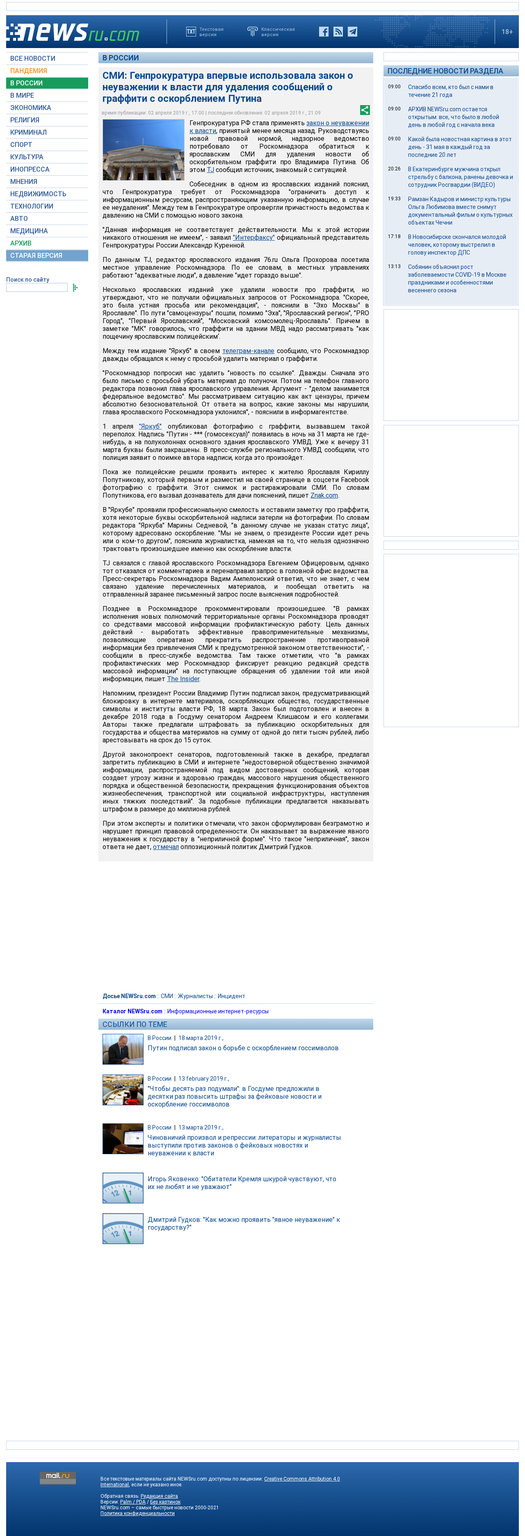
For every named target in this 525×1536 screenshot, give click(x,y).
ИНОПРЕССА (30, 169)
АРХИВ (21, 243)
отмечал (166, 847)
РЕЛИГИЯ (24, 120)
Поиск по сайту (27, 279)
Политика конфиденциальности (137, 1513)
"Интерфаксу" (254, 237)
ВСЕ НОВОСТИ (32, 58)
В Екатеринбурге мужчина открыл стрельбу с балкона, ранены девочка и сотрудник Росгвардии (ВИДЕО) (460, 177)
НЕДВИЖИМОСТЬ (38, 194)
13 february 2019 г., (203, 1078)
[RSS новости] (338, 32)
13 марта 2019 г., (201, 1127)
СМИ (167, 996)
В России (121, 57)
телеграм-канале (248, 351)
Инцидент (231, 996)
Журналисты (195, 996)
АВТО (19, 219)
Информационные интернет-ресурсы (218, 1011)
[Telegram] (352, 32)
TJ (210, 170)
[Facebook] (324, 32)
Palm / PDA (133, 1502)
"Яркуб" (150, 426)
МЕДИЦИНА (29, 231)
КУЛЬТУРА (26, 157)
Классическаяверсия (278, 32)
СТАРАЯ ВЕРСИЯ (36, 255)
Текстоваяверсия (211, 32)
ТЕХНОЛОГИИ (31, 206)
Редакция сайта (159, 1496)
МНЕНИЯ (23, 182)
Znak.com (324, 495)
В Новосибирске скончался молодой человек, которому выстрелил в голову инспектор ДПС (457, 245)
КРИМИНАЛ (28, 132)
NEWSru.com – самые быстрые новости (147, 1508)
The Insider (183, 679)
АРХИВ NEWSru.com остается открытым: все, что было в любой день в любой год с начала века (453, 117)
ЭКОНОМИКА (30, 108)
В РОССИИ (26, 83)
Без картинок (165, 1502)
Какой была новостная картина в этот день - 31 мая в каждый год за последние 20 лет (460, 147)
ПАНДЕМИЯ (28, 71)
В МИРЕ (22, 95)
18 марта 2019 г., (201, 1038)
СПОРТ (21, 145)
